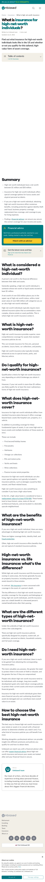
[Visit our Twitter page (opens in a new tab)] (22, 838)
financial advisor (18, 219)
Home (4, 15)
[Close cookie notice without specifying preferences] (42, 857)
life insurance (16, 585)
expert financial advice (17, 752)
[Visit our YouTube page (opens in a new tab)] (16, 838)
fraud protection (8, 539)
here (19, 867)
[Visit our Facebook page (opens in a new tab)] (28, 838)
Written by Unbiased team (9, 32)
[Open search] (33, 8)
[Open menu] (40, 8)
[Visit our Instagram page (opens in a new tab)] (11, 838)
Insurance (11, 15)
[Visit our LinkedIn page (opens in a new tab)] (33, 838)
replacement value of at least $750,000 (17, 498)
